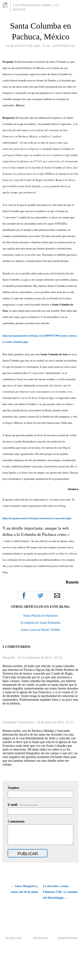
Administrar (67, 938)
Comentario (16, 821)
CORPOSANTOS (64, 46)
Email (57, 595)
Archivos (40, 938)
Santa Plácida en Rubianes (40, 615)
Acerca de (13, 938)
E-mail (23, 804)
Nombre (13, 788)
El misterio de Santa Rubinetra (40, 622)
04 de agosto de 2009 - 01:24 (28, 46)
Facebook (24, 595)
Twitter (40, 595)
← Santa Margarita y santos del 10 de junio (24, 889)
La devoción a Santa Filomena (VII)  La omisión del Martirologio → (60, 892)
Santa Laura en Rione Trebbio (40, 629)
